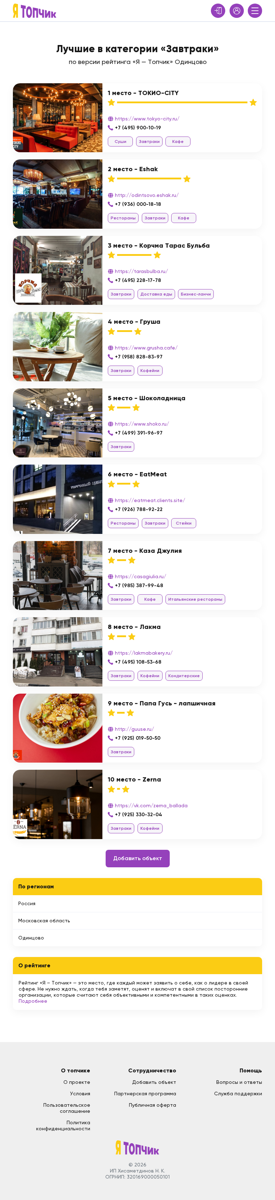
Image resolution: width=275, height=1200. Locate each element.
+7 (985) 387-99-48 (139, 585)
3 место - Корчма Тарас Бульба (159, 245)
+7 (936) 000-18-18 (138, 204)
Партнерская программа (145, 1093)
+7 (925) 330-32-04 (138, 815)
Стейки (184, 523)
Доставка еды (156, 294)
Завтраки (149, 141)
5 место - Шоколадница (146, 398)
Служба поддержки (238, 1093)
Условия (80, 1093)
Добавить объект (137, 858)
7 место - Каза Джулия (145, 551)
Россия (26, 903)
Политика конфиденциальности (63, 1125)
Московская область (44, 920)
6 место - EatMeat (137, 474)
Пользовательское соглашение (66, 1108)
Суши (120, 141)
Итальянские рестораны (195, 599)
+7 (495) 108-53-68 (138, 662)
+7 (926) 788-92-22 (139, 509)
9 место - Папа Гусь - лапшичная (162, 703)
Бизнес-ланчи (196, 294)
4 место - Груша (134, 322)
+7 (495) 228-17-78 (138, 280)
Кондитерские (184, 675)
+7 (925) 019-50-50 (137, 738)
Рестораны (123, 217)
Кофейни (149, 370)
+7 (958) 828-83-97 (139, 357)
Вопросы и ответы (239, 1082)
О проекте (76, 1082)
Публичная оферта (152, 1105)
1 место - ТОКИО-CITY (143, 93)
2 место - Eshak (133, 169)
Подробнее (33, 1001)
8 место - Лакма (134, 627)
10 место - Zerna (134, 779)
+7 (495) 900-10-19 (138, 128)
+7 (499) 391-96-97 (139, 433)
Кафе (178, 141)
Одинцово (31, 938)
